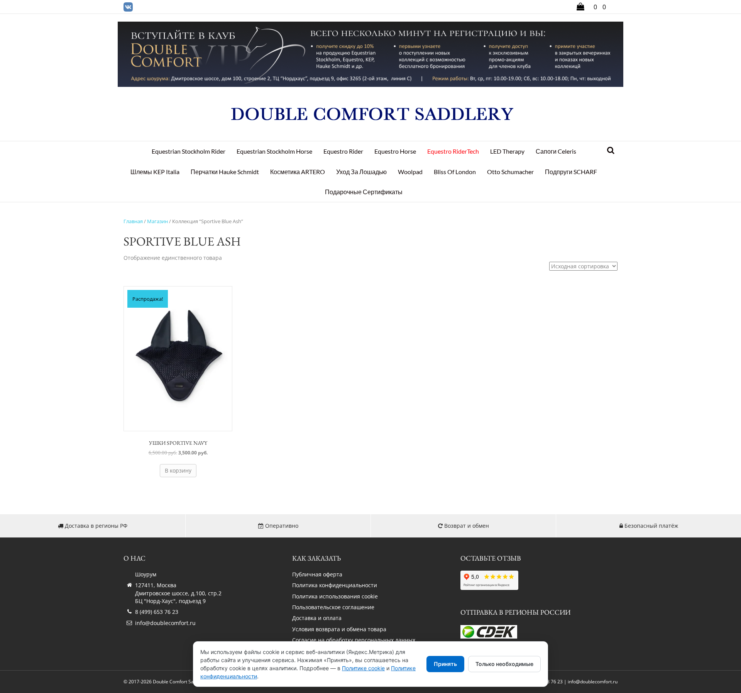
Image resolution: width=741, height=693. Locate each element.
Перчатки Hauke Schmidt (225, 171)
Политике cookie (363, 668)
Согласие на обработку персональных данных (353, 640)
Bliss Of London (455, 171)
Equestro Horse (395, 151)
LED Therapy (507, 151)
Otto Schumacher (510, 171)
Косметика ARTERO (297, 171)
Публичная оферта (317, 574)
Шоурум (145, 574)
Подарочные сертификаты (364, 191)
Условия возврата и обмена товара (339, 629)
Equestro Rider (343, 151)
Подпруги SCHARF (571, 171)
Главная (133, 221)
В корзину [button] (178, 470)
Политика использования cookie (335, 596)
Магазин (157, 221)
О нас (134, 558)
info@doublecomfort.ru (165, 623)
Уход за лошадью (361, 171)
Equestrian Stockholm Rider (188, 151)
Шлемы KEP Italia (154, 171)
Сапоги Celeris (556, 151)
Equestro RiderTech (453, 151)
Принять (445, 664)
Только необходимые (504, 664)
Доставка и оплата (317, 618)
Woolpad (410, 171)
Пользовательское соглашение (333, 607)
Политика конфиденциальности (334, 585)
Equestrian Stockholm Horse (274, 151)
